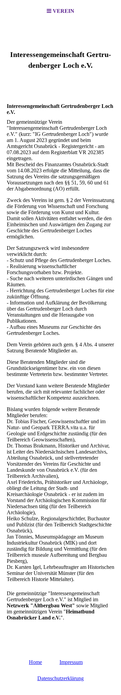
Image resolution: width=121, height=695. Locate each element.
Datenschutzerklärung (60, 678)
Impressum (71, 662)
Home (35, 662)
